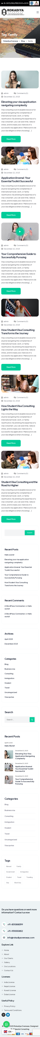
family (19, 866)
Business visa (10, 669)
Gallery (7, 962)
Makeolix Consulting (21, 1029)
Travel (7, 688)
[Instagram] (3, 1015)
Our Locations (9, 966)
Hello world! (9, 555)
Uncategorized (11, 692)
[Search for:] (20, 719)
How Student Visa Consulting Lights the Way (18, 407)
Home (6, 950)
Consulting (9, 673)
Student (8, 683)
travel (19, 877)
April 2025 (9, 639)
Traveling (29, 877)
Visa (7, 883)
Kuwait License (10, 990)
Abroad (8, 866)
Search (29, 532)
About (6, 954)
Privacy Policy (9, 1006)
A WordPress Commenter (15, 606)
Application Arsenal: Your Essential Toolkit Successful (17, 179)
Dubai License (9, 994)
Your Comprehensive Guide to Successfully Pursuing (18, 255)
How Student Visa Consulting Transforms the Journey (18, 331)
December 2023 (11, 644)
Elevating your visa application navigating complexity (25, 756)
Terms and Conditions (13, 1010)
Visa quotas (9, 697)
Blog (6, 664)
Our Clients (8, 958)
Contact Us (8, 970)
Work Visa (17, 883)
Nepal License (9, 986)
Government (10, 872)
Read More (11, 139)
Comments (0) (22, 93)
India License (9, 982)
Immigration (9, 678)
